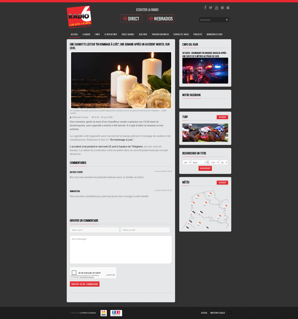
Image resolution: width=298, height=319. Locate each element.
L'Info (97, 34)
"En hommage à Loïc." (122, 139)
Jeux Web (143, 34)
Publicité (197, 34)
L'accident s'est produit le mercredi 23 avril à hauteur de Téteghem (106, 146)
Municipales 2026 (214, 34)
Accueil (74, 34)
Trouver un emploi (160, 34)
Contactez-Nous (181, 34)
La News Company (88, 313)
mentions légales (217, 312)
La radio (86, 34)
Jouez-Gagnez (128, 34)
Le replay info (110, 34)
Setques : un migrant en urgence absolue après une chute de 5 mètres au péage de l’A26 (204, 54)
